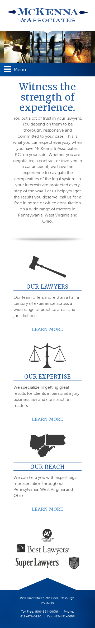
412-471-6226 (30, 616)
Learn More (47, 329)
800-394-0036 (46, 611)
